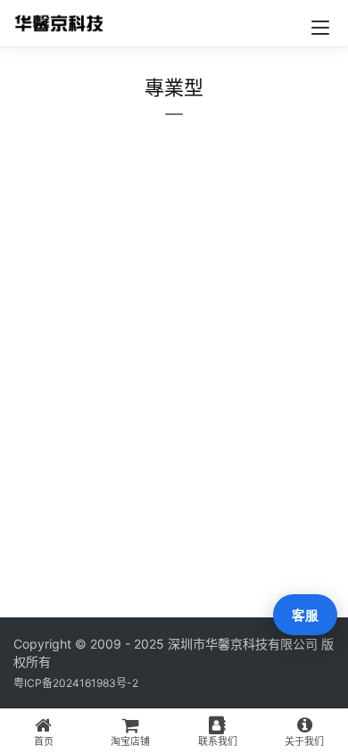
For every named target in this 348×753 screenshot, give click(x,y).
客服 (305, 615)
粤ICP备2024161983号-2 (75, 683)
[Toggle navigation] (320, 28)
